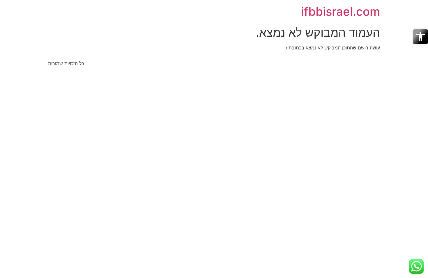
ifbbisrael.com (340, 11)
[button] (420, 36)
